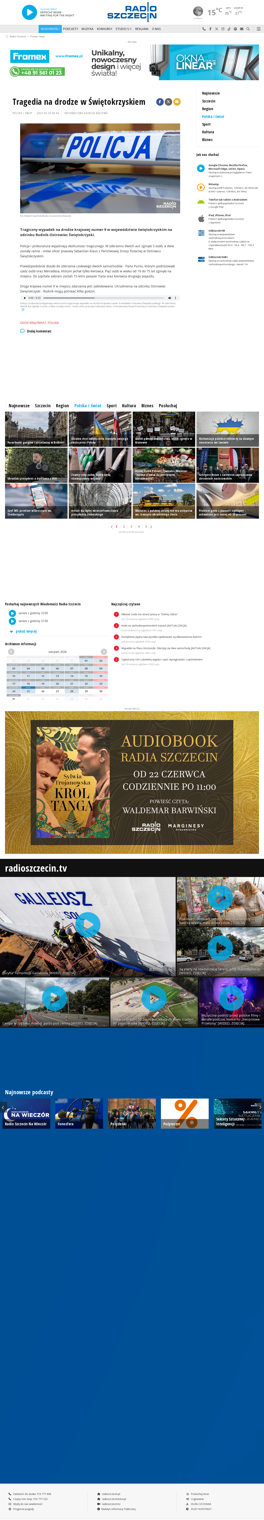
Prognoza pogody (23, 1509)
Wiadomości (50, 29)
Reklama (142, 29)
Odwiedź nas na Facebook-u (210, 29)
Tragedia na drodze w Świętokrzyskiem (79, 101)
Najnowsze (211, 93)
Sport (206, 124)
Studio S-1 (124, 29)
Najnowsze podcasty (29, 1092)
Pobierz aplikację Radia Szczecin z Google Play (227, 203)
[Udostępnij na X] (168, 102)
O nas (156, 29)
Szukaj (248, 29)
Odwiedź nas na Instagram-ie (223, 29)
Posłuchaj (168, 405)
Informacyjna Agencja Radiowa (86, 113)
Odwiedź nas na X (217, 29)
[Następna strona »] (151, 527)
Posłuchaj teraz (199, 1494)
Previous (3, 1107)
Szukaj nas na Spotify (235, 29)
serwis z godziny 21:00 (33, 621)
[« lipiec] (16, 652)
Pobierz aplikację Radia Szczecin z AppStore (226, 219)
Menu (259, 29)
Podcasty (70, 29)
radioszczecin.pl (110, 1494)
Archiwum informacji (20, 643)
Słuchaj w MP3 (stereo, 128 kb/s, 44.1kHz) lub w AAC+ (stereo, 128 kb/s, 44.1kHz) (233, 188)
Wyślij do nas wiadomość (242, 29)
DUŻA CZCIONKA (200, 1504)
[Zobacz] (132, 62)
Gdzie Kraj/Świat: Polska (39, 323)
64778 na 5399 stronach (131, 532)
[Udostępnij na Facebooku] (160, 102)
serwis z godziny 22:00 (33, 613)
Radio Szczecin (18, 36)
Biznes (207, 139)
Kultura (208, 131)
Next (260, 1107)
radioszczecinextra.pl (113, 1499)
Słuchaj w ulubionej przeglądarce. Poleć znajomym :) (229, 171)
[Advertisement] (100, 367)
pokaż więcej (26, 631)
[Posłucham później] (22, 309)
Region (207, 108)
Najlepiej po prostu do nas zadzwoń (204, 29)
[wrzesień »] (99, 652)
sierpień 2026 (57, 652)
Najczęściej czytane (125, 604)
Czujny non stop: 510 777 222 (30, 1499)
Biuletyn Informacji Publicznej (118, 1509)
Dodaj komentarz (39, 331)
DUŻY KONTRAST (201, 1509)
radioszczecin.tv (36, 867)
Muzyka (87, 29)
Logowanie (197, 1499)
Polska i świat (38, 36)
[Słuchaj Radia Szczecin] (29, 12)
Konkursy (104, 29)
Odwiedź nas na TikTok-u (229, 29)
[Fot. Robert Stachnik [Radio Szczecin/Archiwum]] (100, 168)
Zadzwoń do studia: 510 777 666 (31, 1494)
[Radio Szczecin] (132, 12)
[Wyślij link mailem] (177, 102)
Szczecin (208, 101)
